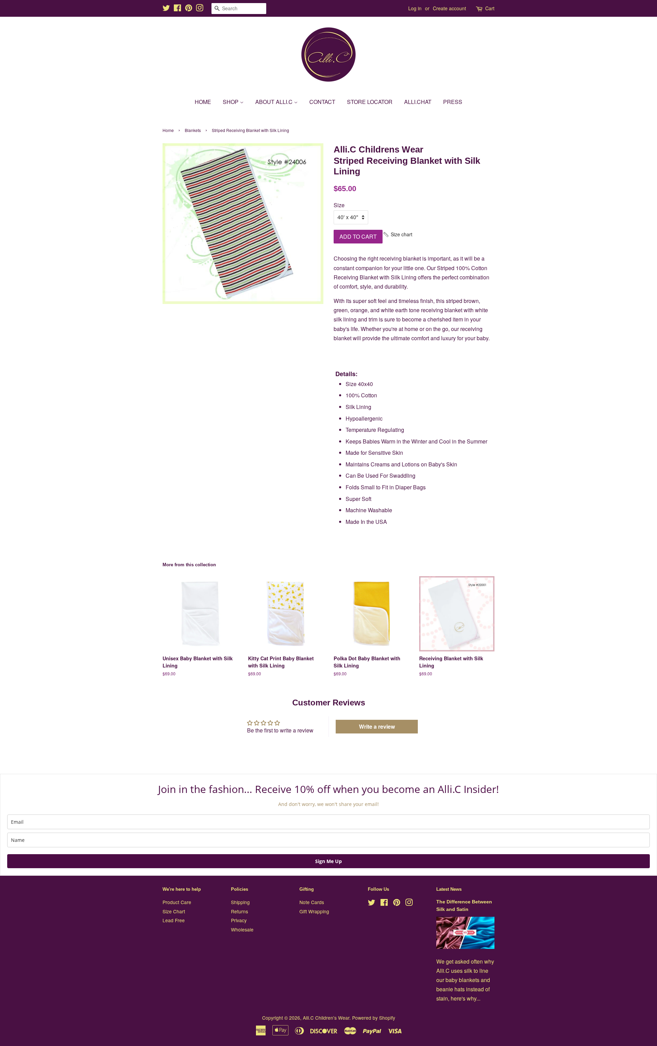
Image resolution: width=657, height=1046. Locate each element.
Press (452, 102)
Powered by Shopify (373, 1017)
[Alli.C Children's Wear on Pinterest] (188, 8)
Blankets (193, 130)
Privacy (239, 920)
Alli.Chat (417, 102)
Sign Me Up (328, 861)
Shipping (240, 902)
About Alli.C (274, 102)
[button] (397, 234)
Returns (239, 911)
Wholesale (242, 929)
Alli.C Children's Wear (326, 1017)
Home (203, 102)
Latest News (449, 889)
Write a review (377, 726)
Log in (415, 8)
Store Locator (369, 102)
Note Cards (311, 902)
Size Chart (174, 911)
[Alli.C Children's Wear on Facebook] (177, 8)
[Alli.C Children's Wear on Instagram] (199, 8)
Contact (322, 102)
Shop (231, 102)
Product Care (177, 902)
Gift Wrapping (314, 911)
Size (339, 205)
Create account (449, 8)
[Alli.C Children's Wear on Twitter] (166, 8)
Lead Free (174, 920)
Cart (489, 8)
